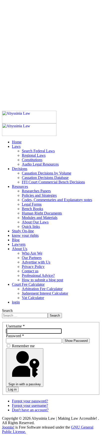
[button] (16, 146)
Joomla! (8, 427)
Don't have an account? (30, 410)
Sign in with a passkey (24, 384)
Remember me (23, 346)
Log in (12, 389)
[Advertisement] (51, 53)
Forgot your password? (30, 401)
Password (15, 336)
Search (7, 310)
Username (15, 326)
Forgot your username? (30, 405)
